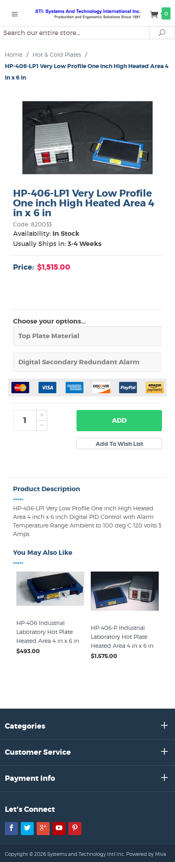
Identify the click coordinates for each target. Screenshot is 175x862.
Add (119, 420)
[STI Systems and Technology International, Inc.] (87, 13)
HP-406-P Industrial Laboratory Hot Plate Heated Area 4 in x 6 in (122, 636)
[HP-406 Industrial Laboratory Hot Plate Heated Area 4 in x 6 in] (50, 606)
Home (13, 54)
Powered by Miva (146, 854)
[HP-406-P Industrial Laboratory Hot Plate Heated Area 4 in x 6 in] (125, 611)
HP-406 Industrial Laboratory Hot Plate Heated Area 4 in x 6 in (47, 631)
